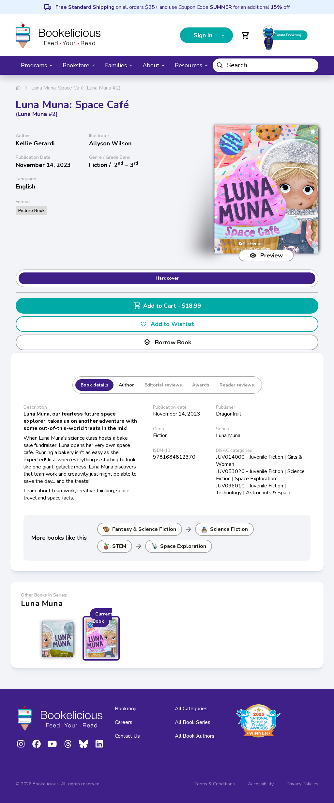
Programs (34, 65)
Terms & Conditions (214, 784)
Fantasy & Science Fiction (144, 529)
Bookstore (76, 65)
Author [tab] (126, 385)
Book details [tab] (94, 385)
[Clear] (311, 65)
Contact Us (127, 736)
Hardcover (167, 278)
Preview (271, 255)
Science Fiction (229, 529)
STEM (119, 546)
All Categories (191, 708)
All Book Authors (194, 736)
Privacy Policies (302, 784)
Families (116, 65)
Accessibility (261, 784)
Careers (123, 722)
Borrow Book (167, 342)
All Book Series (192, 722)
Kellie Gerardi (35, 143)
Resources (188, 65)
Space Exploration (183, 546)
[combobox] (265, 65)
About (151, 65)
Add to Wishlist (172, 324)
